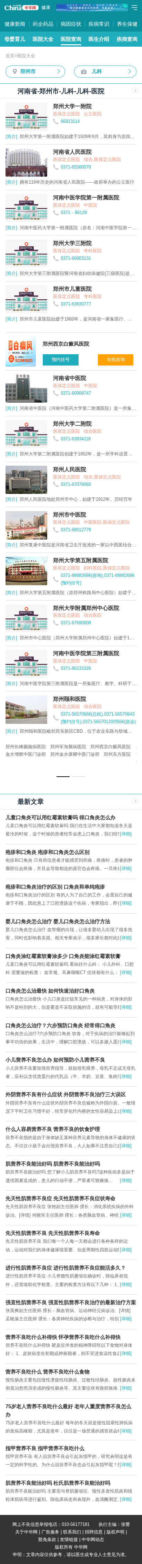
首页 (10, 55)
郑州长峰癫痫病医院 (26, 746)
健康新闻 (14, 24)
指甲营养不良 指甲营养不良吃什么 (45, 1448)
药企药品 (43, 24)
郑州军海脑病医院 (68, 746)
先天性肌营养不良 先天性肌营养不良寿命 (53, 1233)
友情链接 (69, 1539)
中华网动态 (93, 1539)
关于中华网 (26, 1531)
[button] (63, 776)
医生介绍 (99, 39)
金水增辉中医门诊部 (26, 754)
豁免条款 (47, 1539)
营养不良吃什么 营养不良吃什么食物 (48, 1372)
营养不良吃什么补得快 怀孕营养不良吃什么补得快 (63, 1337)
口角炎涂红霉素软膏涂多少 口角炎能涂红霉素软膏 (63, 956)
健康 (45, 7)
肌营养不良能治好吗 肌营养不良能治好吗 (53, 1164)
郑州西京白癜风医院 (110, 746)
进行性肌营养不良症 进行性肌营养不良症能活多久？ (66, 1268)
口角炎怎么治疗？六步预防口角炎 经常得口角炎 (60, 1025)
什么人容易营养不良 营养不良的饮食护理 (53, 1129)
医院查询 (71, 39)
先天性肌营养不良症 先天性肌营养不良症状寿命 (60, 1198)
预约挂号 (61, 359)
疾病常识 (99, 24)
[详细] (126, 833)
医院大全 (43, 39)
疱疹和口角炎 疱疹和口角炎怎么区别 (48, 852)
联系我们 (72, 1531)
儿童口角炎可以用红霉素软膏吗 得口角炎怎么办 (60, 817)
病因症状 (71, 24)
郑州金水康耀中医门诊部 (75, 754)
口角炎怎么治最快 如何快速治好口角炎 (50, 991)
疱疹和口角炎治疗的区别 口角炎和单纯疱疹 (55, 887)
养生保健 (127, 24)
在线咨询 (116, 359)
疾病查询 (127, 39)
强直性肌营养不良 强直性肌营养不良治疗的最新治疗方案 (71, 1302)
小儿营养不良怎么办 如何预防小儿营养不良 (55, 1060)
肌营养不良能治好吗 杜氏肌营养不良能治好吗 (58, 1483)
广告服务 (50, 1531)
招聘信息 (94, 1531)
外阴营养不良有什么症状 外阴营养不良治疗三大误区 (66, 1094)
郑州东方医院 (117, 754)
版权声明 (115, 1531)
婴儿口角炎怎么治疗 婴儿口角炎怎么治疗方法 (58, 921)
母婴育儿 (14, 39)
